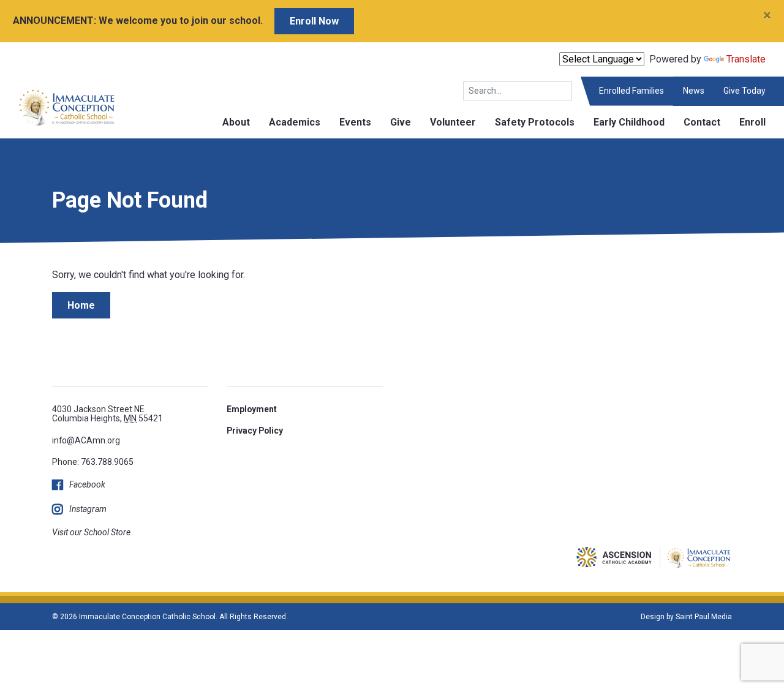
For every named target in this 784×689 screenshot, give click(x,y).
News (693, 91)
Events (355, 122)
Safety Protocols (535, 122)
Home (81, 305)
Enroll (752, 122)
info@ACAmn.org (86, 440)
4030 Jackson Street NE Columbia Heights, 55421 (107, 413)
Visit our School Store (91, 532)
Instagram (88, 509)
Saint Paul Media (704, 616)
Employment (252, 409)
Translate (746, 59)
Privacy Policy (255, 430)
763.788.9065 (107, 462)
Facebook (87, 484)
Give (400, 122)
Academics (294, 122)
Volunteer (453, 122)
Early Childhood (629, 122)
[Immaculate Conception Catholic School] (57, 107)
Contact (702, 122)
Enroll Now (314, 21)
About (236, 122)
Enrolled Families (631, 91)
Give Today (744, 91)
